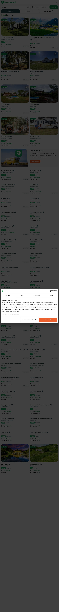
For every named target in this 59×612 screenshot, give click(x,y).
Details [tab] (22, 295)
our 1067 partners (10, 302)
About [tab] (51, 295)
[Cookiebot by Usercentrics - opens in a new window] (51, 291)
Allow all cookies (48, 319)
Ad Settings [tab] (37, 295)
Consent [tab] (8, 295)
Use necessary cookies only (29, 319)
